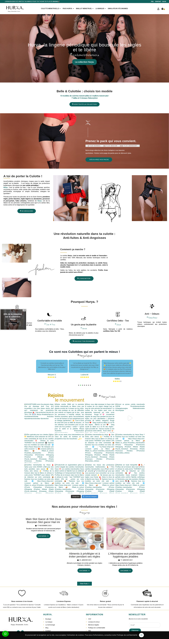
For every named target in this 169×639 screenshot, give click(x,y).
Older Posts (84, 583)
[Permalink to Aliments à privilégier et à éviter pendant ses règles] (84, 534)
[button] (84, 104)
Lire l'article (42, 536)
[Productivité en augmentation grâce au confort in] (69, 478)
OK (141, 635)
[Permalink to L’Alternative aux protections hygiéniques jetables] (126, 534)
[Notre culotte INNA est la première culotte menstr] (69, 418)
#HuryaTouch (107, 397)
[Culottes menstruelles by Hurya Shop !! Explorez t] (130, 448)
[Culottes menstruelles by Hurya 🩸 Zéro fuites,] (99, 448)
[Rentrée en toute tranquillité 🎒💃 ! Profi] (130, 478)
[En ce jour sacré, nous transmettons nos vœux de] (69, 448)
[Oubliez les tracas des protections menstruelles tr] (99, 478)
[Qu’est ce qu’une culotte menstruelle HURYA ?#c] (130, 418)
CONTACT (158, 1)
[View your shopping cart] (163, 8)
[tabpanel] (52, 370)
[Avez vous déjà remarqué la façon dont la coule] (99, 418)
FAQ (153, 1)
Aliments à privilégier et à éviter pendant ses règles (84, 555)
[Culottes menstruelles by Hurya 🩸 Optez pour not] (39, 478)
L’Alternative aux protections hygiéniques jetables (125, 555)
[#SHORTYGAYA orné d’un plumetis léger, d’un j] (39, 418)
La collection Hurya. (84, 62)
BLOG (164, 1)
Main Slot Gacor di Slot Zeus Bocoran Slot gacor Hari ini (43, 521)
